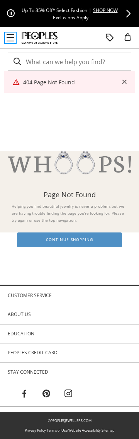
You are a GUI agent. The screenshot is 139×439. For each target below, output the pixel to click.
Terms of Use (57, 430)
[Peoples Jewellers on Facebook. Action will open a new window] (24, 394)
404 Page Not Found (49, 82)
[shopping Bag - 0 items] (130, 40)
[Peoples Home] (39, 38)
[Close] (124, 82)
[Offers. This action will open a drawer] (109, 38)
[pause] (10, 13)
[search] (16, 61)
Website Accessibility (84, 430)
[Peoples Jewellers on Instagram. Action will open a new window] (68, 394)
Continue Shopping (69, 239)
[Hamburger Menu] (10, 38)
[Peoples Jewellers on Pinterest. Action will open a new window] (46, 394)
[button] (128, 13)
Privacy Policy (35, 430)
